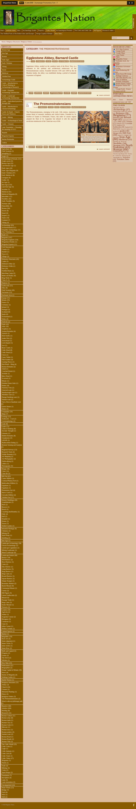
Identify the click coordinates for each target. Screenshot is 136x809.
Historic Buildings (8, 500)
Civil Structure (6, 247)
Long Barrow (6, 569)
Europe (4, 298)
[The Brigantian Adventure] (133, 804)
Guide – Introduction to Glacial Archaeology (10, 107)
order (58, 147)
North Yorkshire (123, 146)
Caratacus (5, 621)
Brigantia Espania (8, 136)
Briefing (4, 710)
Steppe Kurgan (7, 581)
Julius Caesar (6, 626)
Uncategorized (6, 785)
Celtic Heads (50, 30)
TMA (118, 57)
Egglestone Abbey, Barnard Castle (52, 58)
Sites (19, 30)
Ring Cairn (5, 574)
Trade (4, 766)
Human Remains (7, 367)
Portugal (4, 309)
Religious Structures (13, 42)
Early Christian (40, 61)
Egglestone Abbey (56, 93)
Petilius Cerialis (7, 629)
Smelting (5, 538)
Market (4, 634)
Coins (4, 770)
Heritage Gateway (122, 76)
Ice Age (4, 182)
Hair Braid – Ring (8, 364)
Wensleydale (117, 157)
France (4, 302)
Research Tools (7, 452)
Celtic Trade (6, 756)
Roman (11, 56)
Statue (4, 409)
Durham (46, 93)
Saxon (11, 70)
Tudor (4, 218)
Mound (4, 598)
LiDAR (4, 440)
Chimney (5, 531)
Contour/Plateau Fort (9, 481)
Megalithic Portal (121, 59)
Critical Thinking (7, 429)
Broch (4, 509)
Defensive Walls (7, 266)
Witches (4, 660)
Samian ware (6, 399)
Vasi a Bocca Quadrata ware (11, 402)
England (128, 127)
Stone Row (5, 648)
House (4, 521)
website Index (11, 30)
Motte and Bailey (7, 275)
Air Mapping (6, 456)
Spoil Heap (5, 535)
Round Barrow (7, 576)
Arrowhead (5, 341)
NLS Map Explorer (122, 49)
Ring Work (5, 278)
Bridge (4, 790)
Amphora (5, 329)
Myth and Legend (8, 651)
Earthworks (5, 286)
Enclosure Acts (7, 295)
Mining (4, 533)
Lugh (4, 748)
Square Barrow (7, 578)
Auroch (4, 333)
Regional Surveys (8, 450)
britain (118, 117)
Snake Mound (6, 605)
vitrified (118, 155)
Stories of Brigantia (8, 675)
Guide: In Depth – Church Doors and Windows (11, 113)
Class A (4, 280)
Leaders (4, 610)
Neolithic (54, 61)
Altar (3, 326)
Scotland (5, 312)
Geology (5, 417)
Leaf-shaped (6, 343)
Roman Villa (6, 741)
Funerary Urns (7, 388)
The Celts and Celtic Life (83, 30)
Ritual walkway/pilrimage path (12, 701)
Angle (4, 156)
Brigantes (5, 760)
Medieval (48, 61)
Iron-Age (5, 541)
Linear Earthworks (8, 595)
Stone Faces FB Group (123, 74)
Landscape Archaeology (10, 543)
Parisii (4, 763)
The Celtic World (7, 744)
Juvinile (4, 373)
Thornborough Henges (120, 153)
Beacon (4, 507)
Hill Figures (97, 30)
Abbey (33, 61)
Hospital (4, 519)
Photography (6, 466)
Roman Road (6, 737)
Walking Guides (7, 677)
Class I (4, 471)
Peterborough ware (8, 392)
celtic (121, 121)
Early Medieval (7, 175)
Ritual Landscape (7, 552)
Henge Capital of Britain (44, 33)
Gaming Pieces (7, 362)
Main (2, 30)
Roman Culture (7, 716)
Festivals (5, 322)
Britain (4, 300)
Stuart (4, 213)
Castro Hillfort (6, 478)
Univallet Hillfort (7, 495)
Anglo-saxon (6, 161)
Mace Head (6, 376)
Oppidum (5, 485)
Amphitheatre (6, 502)
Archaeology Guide (29, 30)
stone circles (6, 646)
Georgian (5, 178)
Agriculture (5, 149)
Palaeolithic (6, 206)
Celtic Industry (7, 751)
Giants (4, 655)
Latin (3, 780)
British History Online (123, 83)
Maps (4, 414)
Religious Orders (26, 42)
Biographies (6, 668)
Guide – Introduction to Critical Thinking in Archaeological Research (11, 85)
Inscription (5, 778)
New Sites (58, 33)
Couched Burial (7, 371)
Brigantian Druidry (8, 242)
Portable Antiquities (122, 81)
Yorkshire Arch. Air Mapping (121, 62)
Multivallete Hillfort (8, 483)
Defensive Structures (9, 259)
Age (116, 107)
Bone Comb (6, 348)
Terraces (4, 607)
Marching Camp (7, 273)
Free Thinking (6, 232)
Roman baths (6, 720)
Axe (3, 345)
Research (5, 713)
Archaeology (6, 225)
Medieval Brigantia (8, 194)
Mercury (5, 727)
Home (4, 42)
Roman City (6, 723)
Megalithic (5, 636)
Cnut (3, 624)
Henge (4, 469)
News (4, 672)
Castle (4, 261)
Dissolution (38, 93)
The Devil (5, 658)
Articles (4, 708)
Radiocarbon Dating (9, 443)
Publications (6, 665)
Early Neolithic (7, 201)
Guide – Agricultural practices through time (12, 102)
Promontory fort (7, 490)
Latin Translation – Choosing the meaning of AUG (11, 128)
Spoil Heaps (6, 772)
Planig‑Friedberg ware (9, 397)
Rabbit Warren (6, 680)
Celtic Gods (6, 746)
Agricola (5, 612)
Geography (5, 412)
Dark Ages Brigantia (9, 170)
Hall (3, 516)
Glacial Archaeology (9, 545)
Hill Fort (4, 476)
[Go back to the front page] (68, 17)
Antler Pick (5, 338)
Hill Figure (5, 593)
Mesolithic (5, 196)
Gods (3, 424)
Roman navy (6, 730)
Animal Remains (7, 331)
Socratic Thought (7, 431)
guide (124, 131)
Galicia (11, 142)
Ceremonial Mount (8, 588)
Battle (4, 235)
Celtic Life (5, 753)
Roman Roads (6, 739)
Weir (3, 794)
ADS (117, 64)
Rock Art (5, 639)
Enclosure (5, 292)
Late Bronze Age (7, 166)
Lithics (4, 463)
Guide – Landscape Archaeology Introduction (11, 97)
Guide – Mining (11, 117)
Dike (3, 288)
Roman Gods (6, 725)
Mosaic (4, 381)
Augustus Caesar (7, 617)
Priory (4, 694)
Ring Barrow (6, 571)
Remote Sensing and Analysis (12, 445)
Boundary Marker (8, 583)
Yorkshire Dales (121, 160)
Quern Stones (6, 406)
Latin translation (7, 782)
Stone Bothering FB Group (121, 71)
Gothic (4, 180)
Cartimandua (127, 119)
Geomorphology (7, 421)
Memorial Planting (8, 692)
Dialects (4, 283)
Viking (11, 66)
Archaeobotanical (8, 227)
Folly (3, 514)
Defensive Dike (7, 264)
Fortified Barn (6, 271)
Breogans (5, 619)
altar (121, 107)
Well (3, 797)
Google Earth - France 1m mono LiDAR (122, 90)
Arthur (4, 614)
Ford (3, 792)
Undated (5, 220)
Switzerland (6, 316)
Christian (32, 147)
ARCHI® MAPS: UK (123, 78)
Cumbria (120, 125)
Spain (4, 314)
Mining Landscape (8, 550)
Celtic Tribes (6, 758)
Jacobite (4, 189)
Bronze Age (11, 50)
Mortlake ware (7, 395)
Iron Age (11, 53)
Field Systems (6, 151)
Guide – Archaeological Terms (12, 120)
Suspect (4, 215)
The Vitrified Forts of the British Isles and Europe (17, 33)
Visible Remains (7, 454)
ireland (127, 135)
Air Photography (7, 459)
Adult (4, 369)
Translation (5, 775)
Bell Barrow (6, 560)
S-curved (5, 378)
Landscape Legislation (9, 548)
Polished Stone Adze (9, 383)
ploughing (5, 153)
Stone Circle (6, 643)
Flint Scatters (6, 359)
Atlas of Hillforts (121, 79)
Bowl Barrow (6, 562)
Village (4, 256)
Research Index (108, 30)
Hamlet (4, 252)
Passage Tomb (6, 600)
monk (45, 147)
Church (4, 687)
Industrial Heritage (8, 529)
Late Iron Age (6, 187)
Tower (4, 523)
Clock (4, 355)
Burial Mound (6, 586)
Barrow (4, 557)
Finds (3, 324)
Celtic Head (6, 350)
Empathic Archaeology (9, 230)
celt (115, 121)
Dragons (5, 653)
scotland (118, 152)
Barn (3, 504)
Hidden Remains (7, 436)
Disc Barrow (6, 567)
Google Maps (120, 53)
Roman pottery (7, 732)
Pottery (4, 385)
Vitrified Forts (126, 155)
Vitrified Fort (11, 76)
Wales (4, 319)
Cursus (4, 590)
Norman (74, 93)
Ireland (4, 307)
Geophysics (6, 438)
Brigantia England (8, 240)
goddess (116, 131)
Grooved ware (7, 390)
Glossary (5, 433)
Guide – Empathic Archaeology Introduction (11, 91)
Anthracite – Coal (8, 419)
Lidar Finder (120, 55)
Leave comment (104, 95)
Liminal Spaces (7, 631)
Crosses (4, 689)
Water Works (6, 788)
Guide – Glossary (8, 124)
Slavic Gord (6, 492)
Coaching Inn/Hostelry (9, 512)
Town (4, 254)
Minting (4, 768)
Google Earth (120, 51)
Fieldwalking (6, 461)
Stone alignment (7, 641)
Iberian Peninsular (8, 139)
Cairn (4, 564)
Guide (4, 426)
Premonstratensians (67, 147)
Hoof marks (6, 336)
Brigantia (5, 237)
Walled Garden (7, 526)
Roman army (6, 718)
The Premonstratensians (77, 61)
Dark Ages (11, 60)
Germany (5, 305)
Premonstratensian (84, 93)
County (4, 249)
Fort (3, 268)
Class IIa (5, 473)
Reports (41, 30)
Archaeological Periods (64, 30)
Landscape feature (8, 555)
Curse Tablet (6, 357)
